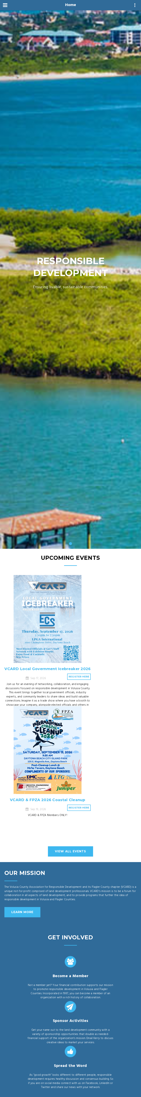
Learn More (22, 912)
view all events (70, 851)
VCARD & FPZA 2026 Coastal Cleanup (47, 800)
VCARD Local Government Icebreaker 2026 (47, 669)
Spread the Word (70, 1066)
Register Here (79, 676)
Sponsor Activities (70, 1021)
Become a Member (70, 976)
